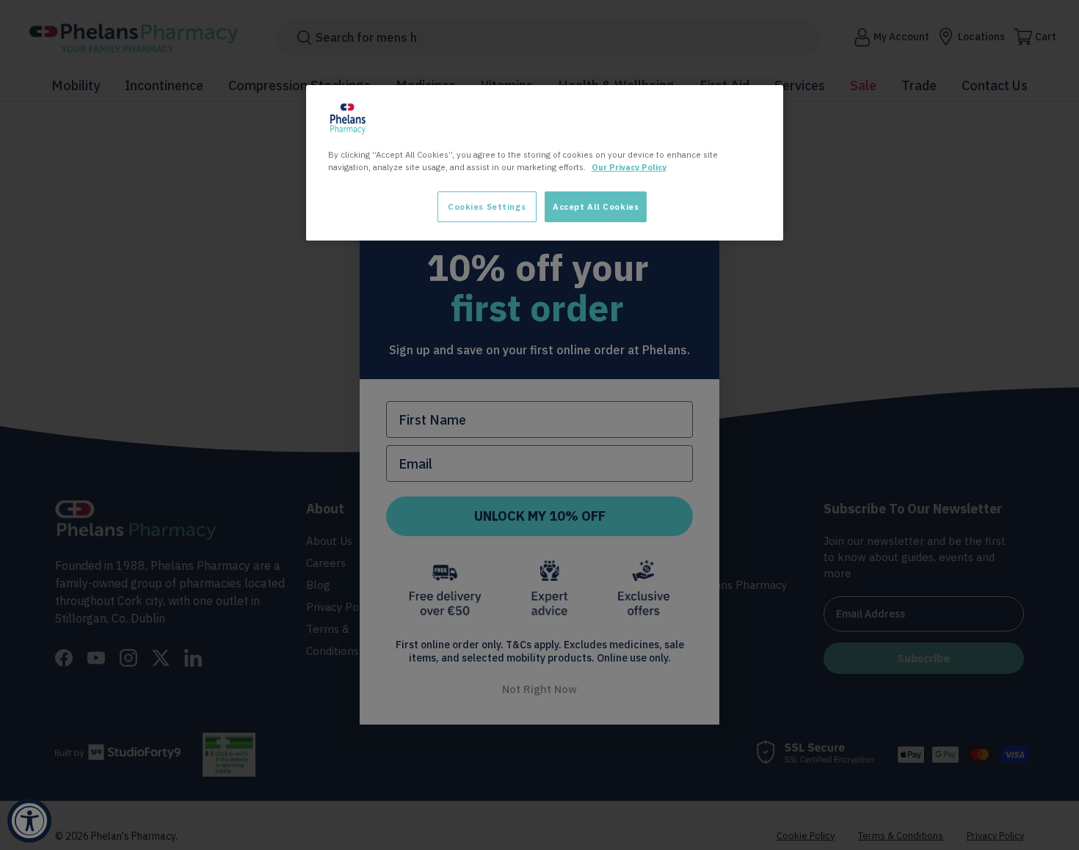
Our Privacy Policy (629, 166)
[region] (544, 163)
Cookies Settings (487, 206)
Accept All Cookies (596, 206)
